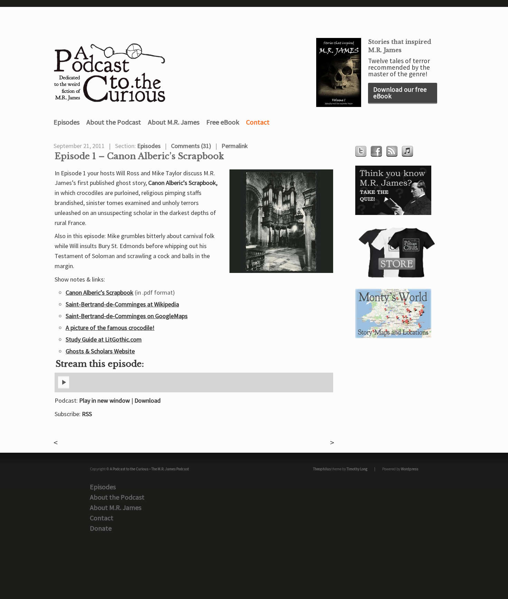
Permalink (235, 146)
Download (147, 400)
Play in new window (104, 400)
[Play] (63, 387)
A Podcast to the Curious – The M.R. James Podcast (149, 469)
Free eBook (222, 122)
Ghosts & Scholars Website (100, 351)
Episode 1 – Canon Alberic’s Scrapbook (139, 156)
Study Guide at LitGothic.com (104, 339)
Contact (258, 122)
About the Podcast (113, 122)
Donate (101, 528)
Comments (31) (191, 146)
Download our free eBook (400, 92)
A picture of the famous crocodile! (110, 328)
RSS (87, 414)
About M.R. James (173, 122)
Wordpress (409, 469)
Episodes (66, 122)
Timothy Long (357, 469)
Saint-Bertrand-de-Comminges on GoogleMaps (127, 316)
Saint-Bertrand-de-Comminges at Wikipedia (122, 304)
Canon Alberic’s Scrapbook (99, 292)
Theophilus (322, 469)
